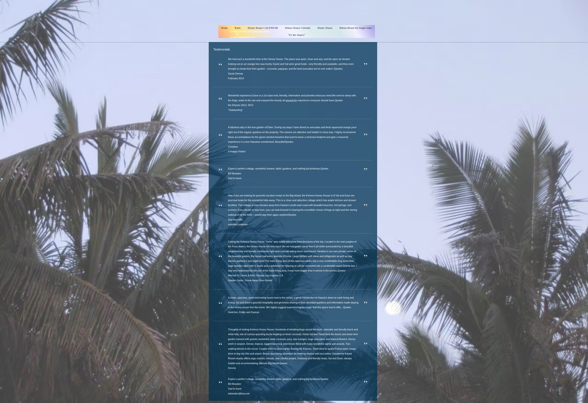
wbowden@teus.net (239, 393)
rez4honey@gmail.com (242, 37)
